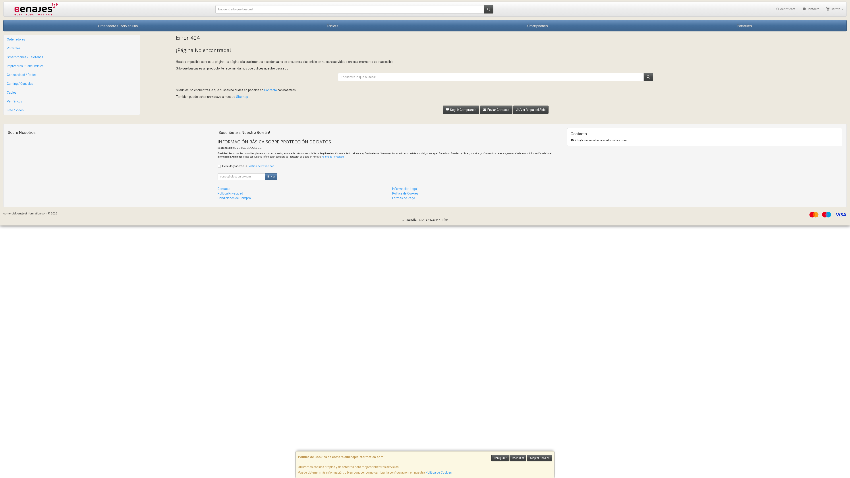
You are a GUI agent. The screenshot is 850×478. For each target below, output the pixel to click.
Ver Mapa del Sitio (533, 110)
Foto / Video (15, 110)
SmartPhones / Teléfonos (25, 57)
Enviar (271, 176)
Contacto (812, 9)
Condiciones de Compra (234, 198)
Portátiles (13, 48)
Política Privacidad (230, 193)
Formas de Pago (403, 198)
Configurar (500, 458)
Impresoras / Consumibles (25, 66)
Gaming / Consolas (20, 83)
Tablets (332, 26)
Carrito (835, 9)
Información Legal (404, 189)
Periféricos (14, 101)
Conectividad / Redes (22, 75)
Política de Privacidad (332, 157)
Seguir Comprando (462, 110)
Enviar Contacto (498, 110)
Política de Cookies (439, 472)
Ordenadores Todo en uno (118, 26)
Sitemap (242, 96)
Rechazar (518, 458)
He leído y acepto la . (248, 166)
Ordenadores (16, 39)
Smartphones (537, 26)
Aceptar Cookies (539, 458)
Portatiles (744, 26)
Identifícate (787, 9)
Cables (11, 92)
